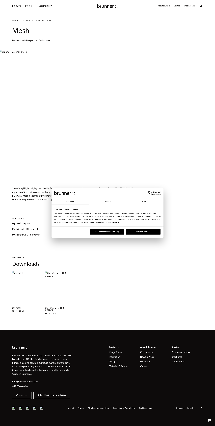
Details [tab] (108, 201)
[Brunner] (107, 6)
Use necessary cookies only (107, 232)
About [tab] (145, 201)
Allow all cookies (143, 232)
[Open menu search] (201, 6)
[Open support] (209, 420)
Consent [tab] (70, 201)
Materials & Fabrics (36, 21)
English (190, 408)
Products (17, 21)
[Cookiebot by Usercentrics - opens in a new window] (150, 193)
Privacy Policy (112, 222)
